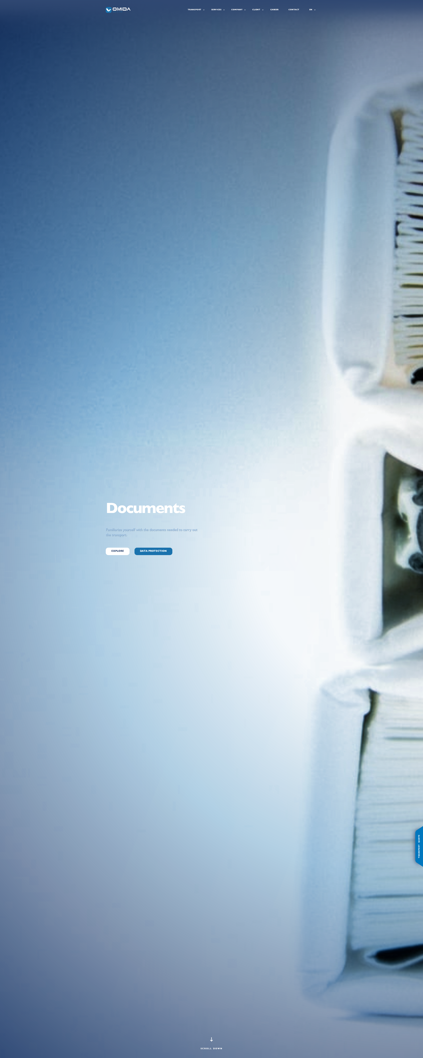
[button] (212, 1045)
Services (216, 10)
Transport (194, 10)
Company (236, 10)
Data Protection (153, 551)
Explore (117, 551)
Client (256, 10)
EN (310, 10)
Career (274, 10)
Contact (293, 10)
